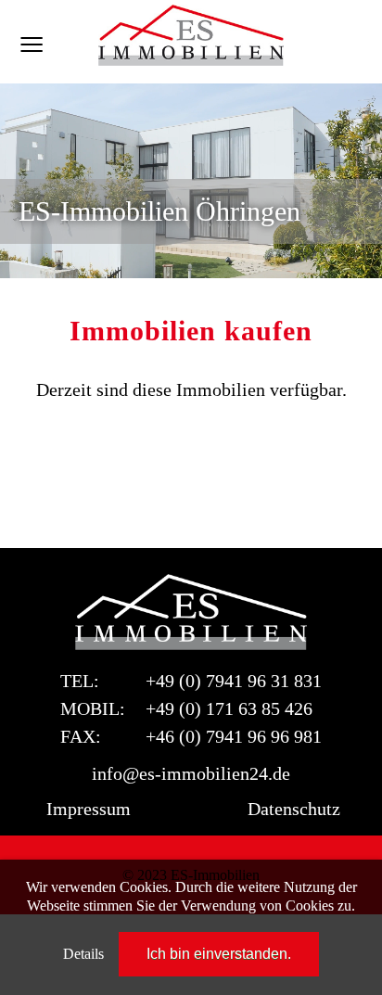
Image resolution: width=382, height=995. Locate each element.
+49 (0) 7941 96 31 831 (234, 680)
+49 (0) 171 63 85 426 (229, 708)
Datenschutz (294, 808)
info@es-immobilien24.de (191, 773)
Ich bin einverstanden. (218, 954)
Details (83, 954)
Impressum (88, 808)
